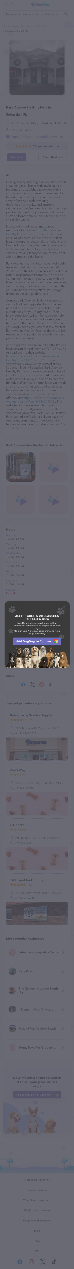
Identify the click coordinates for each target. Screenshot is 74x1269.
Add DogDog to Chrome (33, 641)
